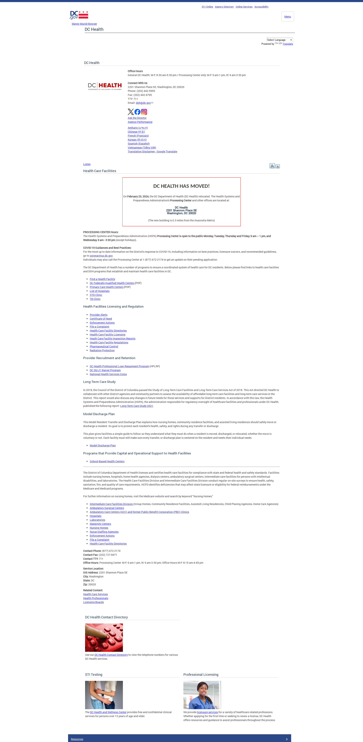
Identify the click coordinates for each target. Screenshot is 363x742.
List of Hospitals (99, 291)
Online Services (244, 6)
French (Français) (138, 135)
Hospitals (95, 516)
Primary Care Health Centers (106, 287)
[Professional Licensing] (202, 708)
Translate (288, 43)
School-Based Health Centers (107, 461)
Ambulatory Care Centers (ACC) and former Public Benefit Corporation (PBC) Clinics (139, 512)
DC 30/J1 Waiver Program (105, 370)
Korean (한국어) (137, 139)
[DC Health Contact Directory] (104, 651)
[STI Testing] (104, 708)
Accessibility (261, 6)
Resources (77, 739)
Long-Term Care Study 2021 (136, 406)
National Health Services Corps (108, 374)
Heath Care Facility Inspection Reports (112, 338)
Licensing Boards (93, 602)
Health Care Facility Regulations (109, 342)
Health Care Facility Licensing (107, 334)
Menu (287, 16)
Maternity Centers (100, 524)
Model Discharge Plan (103, 445)
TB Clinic (95, 299)
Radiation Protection (102, 350)
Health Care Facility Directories (108, 330)
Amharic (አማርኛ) (138, 127)
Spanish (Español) (139, 143)
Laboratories (97, 520)
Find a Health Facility (102, 279)
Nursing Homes (99, 528)
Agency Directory (224, 6)
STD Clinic (96, 295)
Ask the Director (137, 118)
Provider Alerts (98, 314)
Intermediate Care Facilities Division (111, 504)
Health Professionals (95, 598)
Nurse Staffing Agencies (104, 531)
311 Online (207, 6)
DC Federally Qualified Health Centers (112, 283)
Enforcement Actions (102, 322)
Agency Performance (140, 122)
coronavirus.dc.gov (101, 255)
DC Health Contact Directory (111, 655)
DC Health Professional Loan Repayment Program (119, 366)
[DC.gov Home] (78, 20)
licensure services (207, 712)
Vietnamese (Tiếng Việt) (142, 147)
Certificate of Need (101, 318)
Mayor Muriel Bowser (84, 23)
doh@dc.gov (143, 103)
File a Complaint (99, 326)
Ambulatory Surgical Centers (107, 508)
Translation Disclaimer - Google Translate (152, 151)
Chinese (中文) (136, 131)
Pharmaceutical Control (104, 346)
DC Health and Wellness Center (108, 712)
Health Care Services (95, 594)
